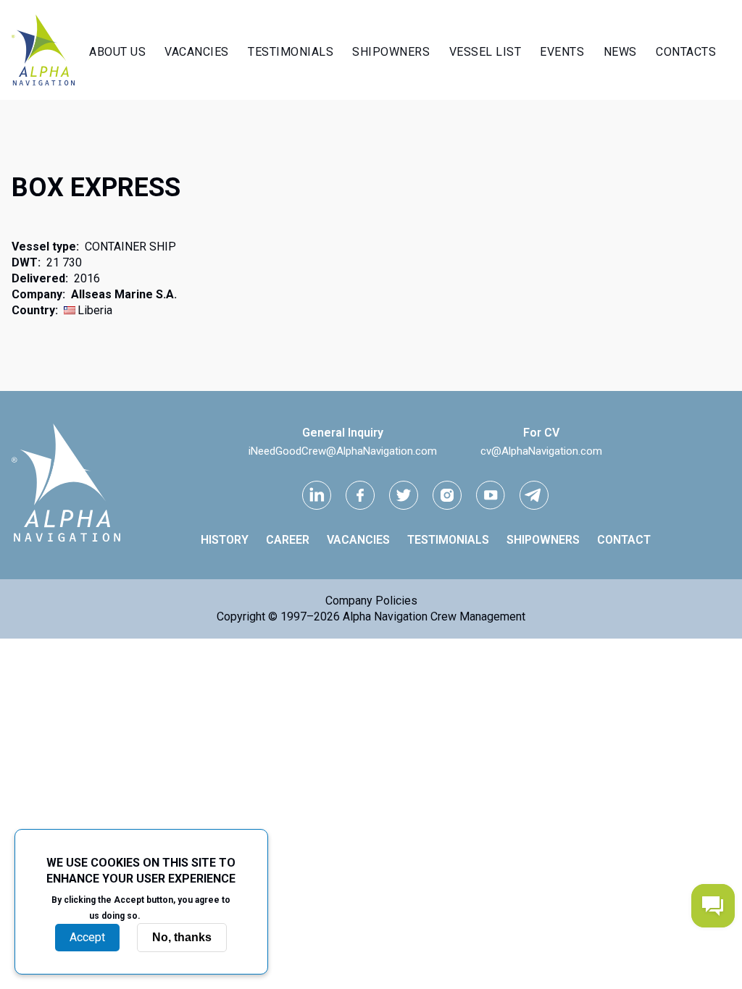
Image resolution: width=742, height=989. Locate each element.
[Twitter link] (403, 495)
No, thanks (182, 937)
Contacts (686, 52)
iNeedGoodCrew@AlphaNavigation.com (343, 451)
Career (287, 540)
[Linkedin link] (316, 495)
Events (562, 52)
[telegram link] (534, 495)
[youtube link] (490, 495)
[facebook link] (360, 495)
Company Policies (371, 600)
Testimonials (290, 52)
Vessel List (485, 52)
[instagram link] (447, 495)
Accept (87, 937)
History (225, 540)
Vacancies (196, 52)
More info (168, 915)
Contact (624, 540)
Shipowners (391, 52)
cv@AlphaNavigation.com (541, 451)
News (620, 52)
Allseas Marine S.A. (124, 294)
